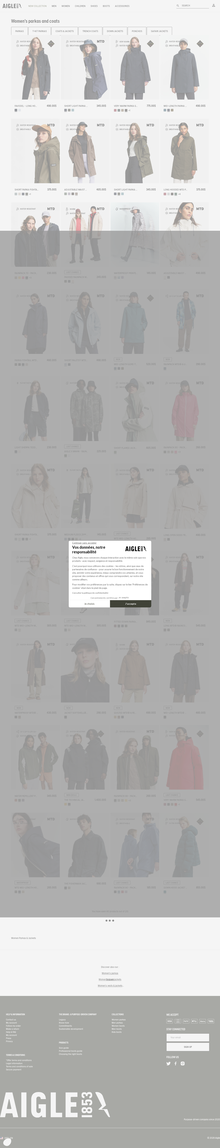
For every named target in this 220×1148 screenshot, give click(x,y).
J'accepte (130, 603)
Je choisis (89, 603)
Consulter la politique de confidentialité (90, 593)
